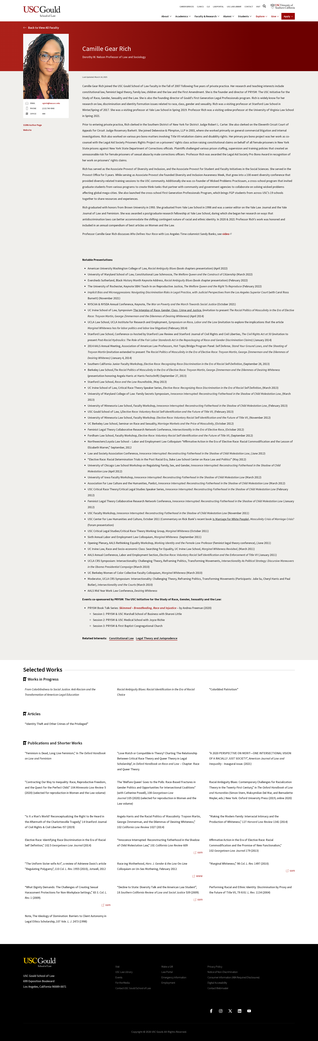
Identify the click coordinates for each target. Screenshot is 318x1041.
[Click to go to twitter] (230, 1011)
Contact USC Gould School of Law (133, 988)
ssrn (200, 852)
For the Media (122, 982)
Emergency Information (173, 977)
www (199, 876)
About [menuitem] (165, 16)
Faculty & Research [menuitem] (206, 16)
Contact (248, 6)
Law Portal (218, 6)
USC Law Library (234, 6)
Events (118, 977)
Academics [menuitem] (181, 16)
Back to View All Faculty (43, 28)
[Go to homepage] (39, 962)
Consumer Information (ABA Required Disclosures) (234, 977)
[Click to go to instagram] (220, 1011)
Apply (287, 16)
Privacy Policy (215, 966)
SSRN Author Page (32, 125)
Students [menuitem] (243, 16)
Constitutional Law (121, 638)
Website (27, 129)
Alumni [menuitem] (227, 16)
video (225, 234)
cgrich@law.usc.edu (51, 103)
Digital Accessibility (217, 982)
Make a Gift (167, 966)
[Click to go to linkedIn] (239, 1011)
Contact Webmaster (218, 988)
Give (273, 16)
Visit (258, 6)
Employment (168, 982)
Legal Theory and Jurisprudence (156, 638)
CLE (208, 6)
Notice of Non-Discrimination (223, 972)
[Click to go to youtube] (249, 1011)
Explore (260, 16)
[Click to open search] (264, 6)
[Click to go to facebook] (211, 1011)
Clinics (200, 6)
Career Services (187, 6)
